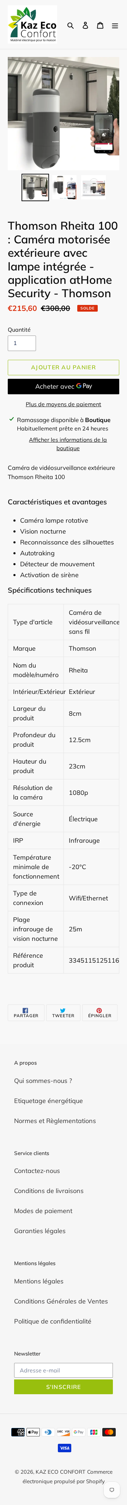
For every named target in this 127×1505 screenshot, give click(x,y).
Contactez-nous (37, 1171)
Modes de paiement (43, 1211)
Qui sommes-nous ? (43, 1081)
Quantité (19, 329)
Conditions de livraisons (49, 1191)
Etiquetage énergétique (48, 1101)
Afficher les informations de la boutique (68, 444)
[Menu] (115, 24)
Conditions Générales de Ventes (61, 1301)
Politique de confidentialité (52, 1321)
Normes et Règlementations (55, 1121)
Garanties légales (40, 1231)
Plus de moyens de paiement (63, 404)
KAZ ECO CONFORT (60, 1471)
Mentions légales (39, 1281)
